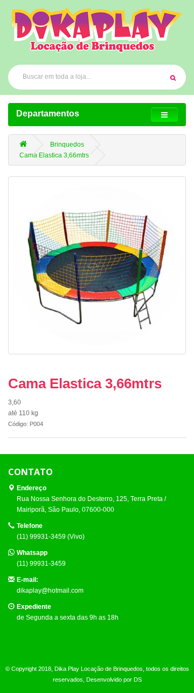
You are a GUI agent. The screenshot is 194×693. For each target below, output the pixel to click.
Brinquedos (67, 144)
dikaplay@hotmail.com (50, 590)
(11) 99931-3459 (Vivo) (51, 536)
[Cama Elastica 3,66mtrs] (97, 265)
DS (138, 679)
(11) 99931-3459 (41, 563)
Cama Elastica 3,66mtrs (54, 155)
